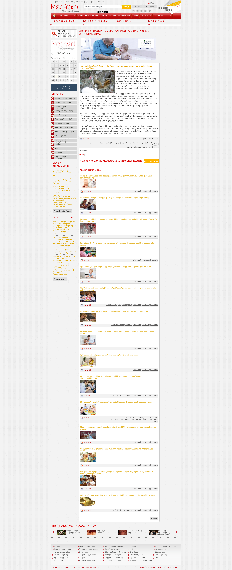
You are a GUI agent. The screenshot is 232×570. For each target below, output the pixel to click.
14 (67, 69)
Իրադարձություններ (63, 549)
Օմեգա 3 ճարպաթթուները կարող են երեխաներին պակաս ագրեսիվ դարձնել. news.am (118, 495)
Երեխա (58, 144)
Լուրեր (148, 15)
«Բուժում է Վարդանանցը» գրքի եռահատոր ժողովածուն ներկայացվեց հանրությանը (64, 251)
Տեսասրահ (64, 20)
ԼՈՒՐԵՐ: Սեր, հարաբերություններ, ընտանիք (134, 418)
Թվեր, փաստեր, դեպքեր (65, 127)
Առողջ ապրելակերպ (64, 111)
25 (56, 76)
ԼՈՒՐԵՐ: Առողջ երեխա (121, 325)
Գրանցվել (150, 6)
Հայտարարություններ (64, 555)
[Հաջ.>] (75, 53)
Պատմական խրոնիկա (65, 132)
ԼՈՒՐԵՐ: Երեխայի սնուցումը (119, 305)
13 (64, 69)
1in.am (156, 139)
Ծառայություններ (67, 15)
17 (53, 73)
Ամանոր (56, 175)
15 (71, 69)
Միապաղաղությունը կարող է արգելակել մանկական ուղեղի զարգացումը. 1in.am (115, 311)
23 (75, 73)
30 (64, 62)
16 (75, 69)
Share (81, 155)
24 (53, 76)
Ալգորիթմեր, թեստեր (64, 123)
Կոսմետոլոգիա (61, 115)
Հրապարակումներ (162, 15)
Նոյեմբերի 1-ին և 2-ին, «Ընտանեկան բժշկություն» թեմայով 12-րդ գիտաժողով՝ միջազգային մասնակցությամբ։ (63, 270)
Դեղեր (135, 15)
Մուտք (137, 6)
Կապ (73, 20)
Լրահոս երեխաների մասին (145, 191)
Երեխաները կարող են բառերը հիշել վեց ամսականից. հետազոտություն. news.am (115, 267)
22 (71, 73)
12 (60, 69)
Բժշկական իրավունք (64, 119)
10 (53, 69)
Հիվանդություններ (121, 15)
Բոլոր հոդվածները (62, 211)
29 (60, 62)
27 (53, 62)
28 (56, 62)
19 (60, 73)
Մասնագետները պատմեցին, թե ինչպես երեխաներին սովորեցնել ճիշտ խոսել (114, 198)
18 (56, 73)
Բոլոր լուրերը (60, 279)
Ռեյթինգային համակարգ (60, 157)
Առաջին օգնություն (87, 560)
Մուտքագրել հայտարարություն (64, 88)
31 (67, 62)
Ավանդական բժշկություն (60, 107)
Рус (152, 3)
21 (67, 73)
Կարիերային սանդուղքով (60, 140)
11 (56, 69)
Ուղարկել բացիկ (162, 555)
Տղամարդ (59, 152)
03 (142, 15)
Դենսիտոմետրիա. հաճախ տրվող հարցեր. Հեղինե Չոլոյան (63, 181)
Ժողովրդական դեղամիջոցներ (73, 532)
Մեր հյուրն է (59, 560)
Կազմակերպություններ (88, 15)
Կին (56, 148)
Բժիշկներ (106, 15)
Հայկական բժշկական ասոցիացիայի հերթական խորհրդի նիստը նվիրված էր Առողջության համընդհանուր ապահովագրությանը (64, 241)
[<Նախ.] (52, 53)
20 (64, 73)
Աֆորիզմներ (60, 136)
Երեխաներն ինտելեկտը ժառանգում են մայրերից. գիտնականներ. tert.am (112, 355)
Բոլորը (154, 518)
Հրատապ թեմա (61, 558)
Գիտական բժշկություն (65, 98)
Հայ (148, 3)
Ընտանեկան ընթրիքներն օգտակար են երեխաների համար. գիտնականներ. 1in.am (116, 402)
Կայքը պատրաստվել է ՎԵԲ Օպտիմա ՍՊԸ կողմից (159, 567)
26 (60, 76)
